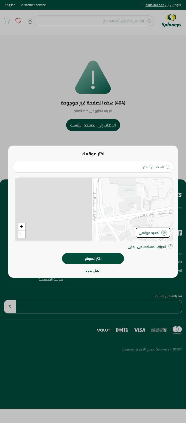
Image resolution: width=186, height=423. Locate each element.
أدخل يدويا (93, 270)
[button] (21, 226)
